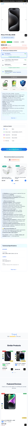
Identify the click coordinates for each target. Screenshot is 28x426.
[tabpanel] (14, 20)
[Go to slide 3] (14, 183)
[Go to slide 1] (12, 183)
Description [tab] (5, 89)
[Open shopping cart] (24, 4)
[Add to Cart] (12, 370)
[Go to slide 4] (15, 183)
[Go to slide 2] (13, 183)
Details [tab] (14, 89)
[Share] (26, 35)
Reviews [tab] (22, 89)
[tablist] (14, 89)
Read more (13, 117)
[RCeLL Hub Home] (2, 3)
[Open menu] (26, 4)
